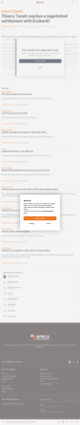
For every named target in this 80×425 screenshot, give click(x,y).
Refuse (48, 223)
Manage (31, 223)
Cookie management (47, 211)
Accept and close (40, 218)
